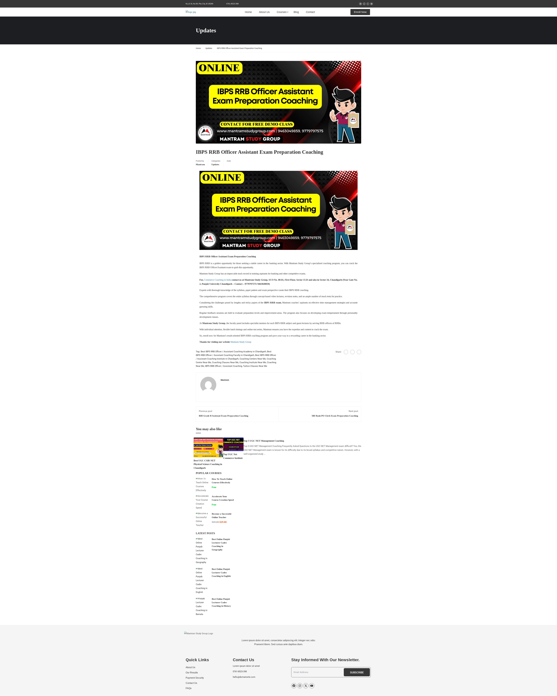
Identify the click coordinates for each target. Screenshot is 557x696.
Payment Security (195, 678)
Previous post (205, 411)
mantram (200, 164)
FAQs (188, 688)
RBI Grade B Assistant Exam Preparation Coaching (223, 416)
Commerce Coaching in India (217, 280)
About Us (264, 12)
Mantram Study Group (240, 342)
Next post (353, 411)
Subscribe (357, 672)
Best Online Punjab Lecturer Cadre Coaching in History (221, 602)
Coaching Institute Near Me (252, 362)
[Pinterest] (359, 352)
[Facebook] (346, 352)
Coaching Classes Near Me (225, 362)
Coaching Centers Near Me (253, 358)
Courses (281, 12)
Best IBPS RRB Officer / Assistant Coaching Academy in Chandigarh (233, 351)
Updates (208, 48)
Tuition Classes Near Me (255, 366)
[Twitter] (352, 352)
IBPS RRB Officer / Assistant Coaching (223, 366)
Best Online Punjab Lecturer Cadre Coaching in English (221, 572)
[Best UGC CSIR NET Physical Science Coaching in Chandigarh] (208, 447)
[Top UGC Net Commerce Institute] (233, 444)
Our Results (192, 672)
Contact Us (191, 683)
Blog (296, 12)
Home (248, 12)
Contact (310, 12)
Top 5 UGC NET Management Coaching (264, 441)
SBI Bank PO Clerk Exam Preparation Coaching (335, 416)
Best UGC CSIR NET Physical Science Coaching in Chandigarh (208, 464)
